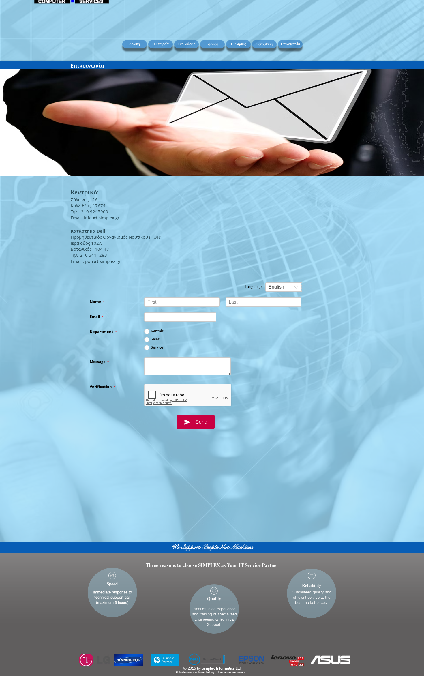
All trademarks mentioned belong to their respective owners (210, 672)
